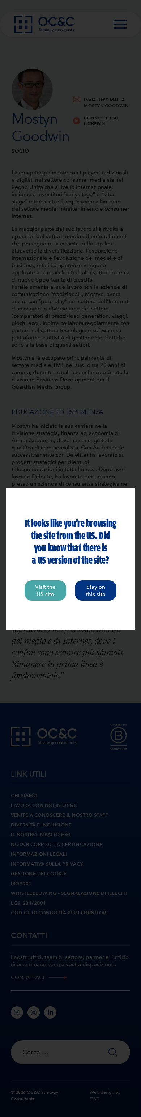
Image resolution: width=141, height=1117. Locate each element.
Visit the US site (45, 590)
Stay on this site (96, 590)
